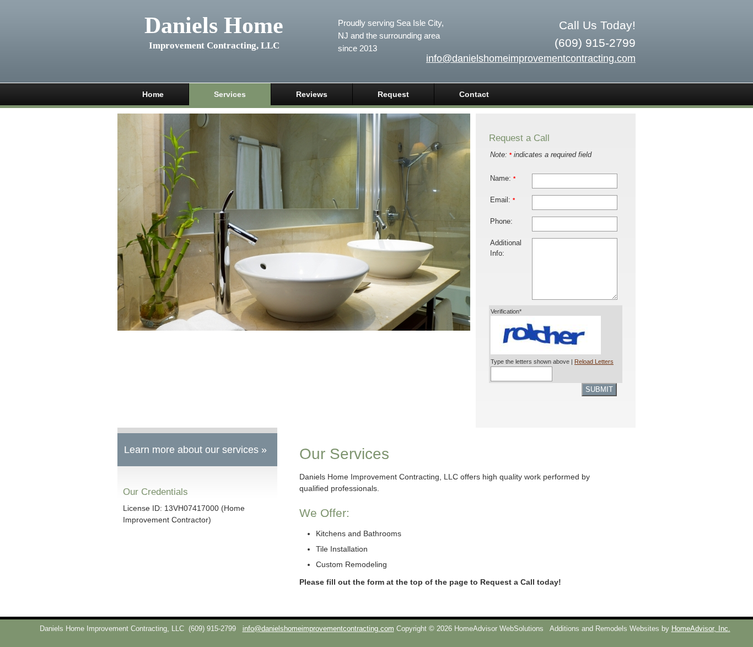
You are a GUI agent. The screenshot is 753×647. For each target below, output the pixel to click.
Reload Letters (594, 361)
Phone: (501, 221)
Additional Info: (505, 248)
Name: (502, 178)
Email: (502, 200)
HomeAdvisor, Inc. (700, 629)
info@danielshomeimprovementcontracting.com (531, 58)
